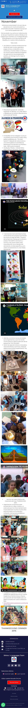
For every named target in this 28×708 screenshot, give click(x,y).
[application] (13, 584)
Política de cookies (14, 696)
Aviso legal (14, 693)
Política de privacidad (14, 699)
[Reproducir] (2, 590)
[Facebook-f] (1, 1)
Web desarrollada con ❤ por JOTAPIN (14, 705)
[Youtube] (4, 1)
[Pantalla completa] (24, 590)
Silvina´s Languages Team (13, 5)
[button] (14, 10)
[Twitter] (2, 1)
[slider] (12, 590)
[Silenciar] (22, 590)
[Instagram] (6, 1)
